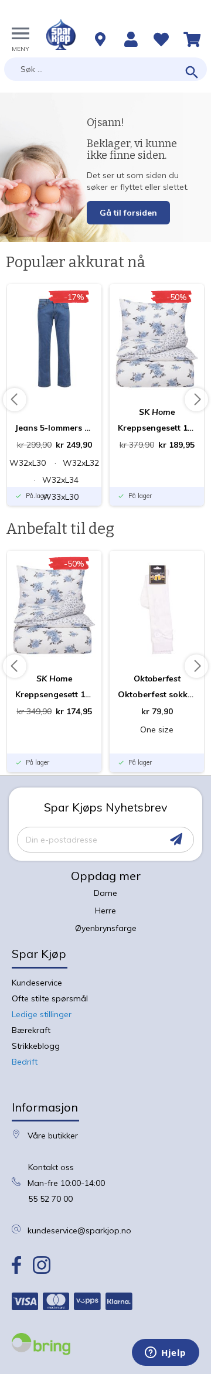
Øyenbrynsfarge (106, 928)
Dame (105, 893)
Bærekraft (31, 1030)
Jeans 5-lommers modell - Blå (54, 427)
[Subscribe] (176, 839)
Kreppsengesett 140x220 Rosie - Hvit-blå (157, 427)
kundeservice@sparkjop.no (79, 1230)
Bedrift (25, 1061)
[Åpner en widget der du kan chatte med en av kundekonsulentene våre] (165, 1353)
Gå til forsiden (128, 212)
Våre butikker (53, 1135)
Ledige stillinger (42, 1014)
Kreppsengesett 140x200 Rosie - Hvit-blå (54, 694)
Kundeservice (37, 982)
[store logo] (61, 34)
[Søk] (191, 72)
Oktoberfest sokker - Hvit (157, 694)
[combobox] (105, 69)
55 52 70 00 (50, 1199)
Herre (105, 910)
